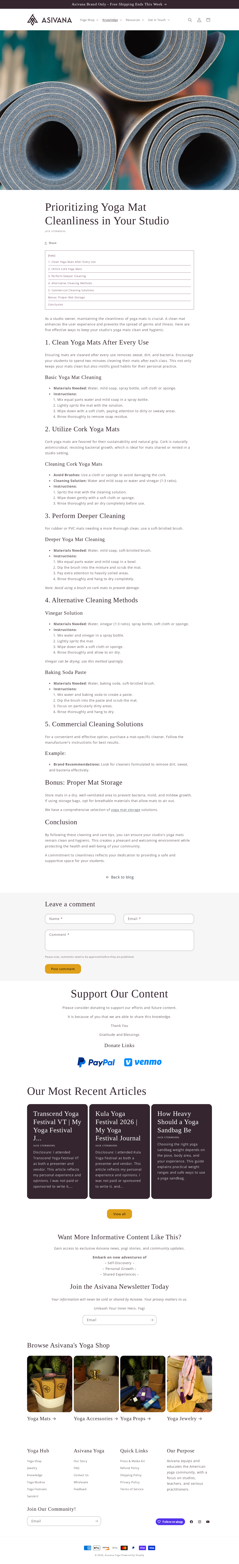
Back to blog (122, 877)
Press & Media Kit (132, 1461)
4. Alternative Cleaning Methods (70, 283)
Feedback (80, 1489)
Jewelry (32, 1468)
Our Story (80, 1461)
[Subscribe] (151, 1320)
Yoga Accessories (93, 1418)
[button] (88, 20)
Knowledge (34, 1475)
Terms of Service (132, 1489)
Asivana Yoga (112, 1555)
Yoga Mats (39, 1418)
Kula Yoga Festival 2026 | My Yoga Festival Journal (118, 1126)
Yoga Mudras (36, 1482)
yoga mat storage (125, 810)
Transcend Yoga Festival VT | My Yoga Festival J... (57, 1126)
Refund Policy (129, 1468)
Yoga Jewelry (182, 1418)
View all (119, 1214)
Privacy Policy (130, 1482)
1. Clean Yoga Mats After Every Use (72, 262)
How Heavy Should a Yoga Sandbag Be (178, 1122)
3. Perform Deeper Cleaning (67, 276)
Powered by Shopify (132, 1555)
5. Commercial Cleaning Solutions (71, 290)
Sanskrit (32, 1496)
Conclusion (55, 304)
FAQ (77, 1468)
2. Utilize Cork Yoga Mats (65, 269)
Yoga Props (133, 1418)
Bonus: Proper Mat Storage (66, 297)
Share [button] (53, 243)
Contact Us (81, 1475)
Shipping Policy (131, 1475)
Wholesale (81, 1482)
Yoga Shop (34, 1461)
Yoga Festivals (37, 1489)
